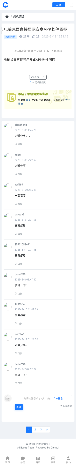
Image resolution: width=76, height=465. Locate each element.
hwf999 (19, 184)
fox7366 (19, 334)
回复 (20, 144)
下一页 (47, 430)
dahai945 (20, 274)
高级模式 (67, 406)
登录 (28, 100)
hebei (18, 154)
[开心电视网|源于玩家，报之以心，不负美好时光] (5, 7)
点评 (19, 407)
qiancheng (21, 125)
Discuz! (55, 447)
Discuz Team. (27, 447)
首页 (7, 16)
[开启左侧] (2, 30)
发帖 (58, 4)
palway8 (19, 214)
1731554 (20, 304)
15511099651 (22, 244)
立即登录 (58, 398)
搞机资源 (19, 16)
